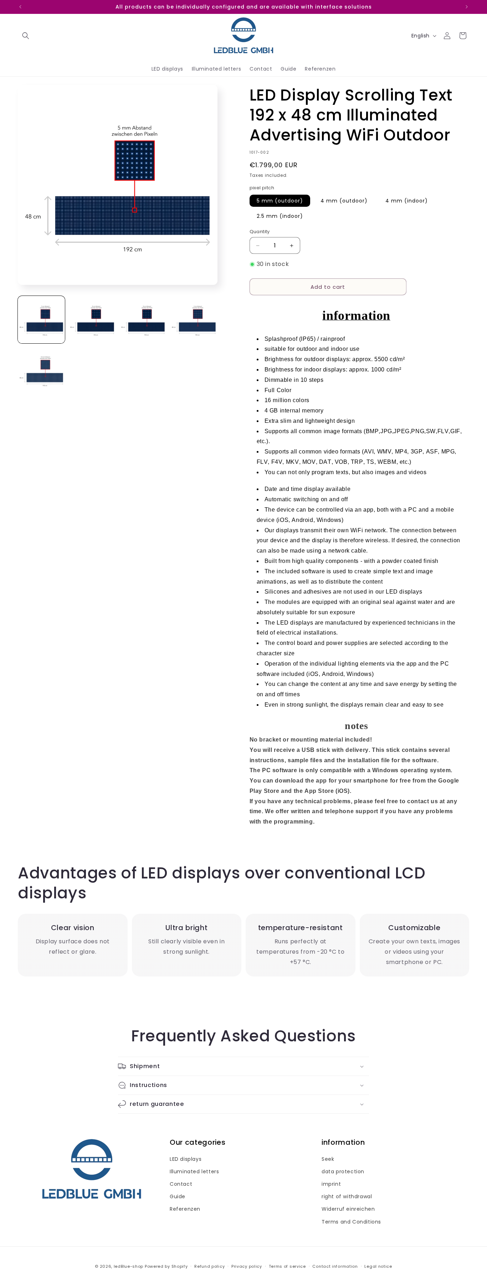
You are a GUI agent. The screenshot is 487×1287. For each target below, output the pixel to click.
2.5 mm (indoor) (280, 216)
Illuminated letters (194, 1171)
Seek (328, 1159)
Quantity (260, 231)
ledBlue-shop (128, 1266)
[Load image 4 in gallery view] (193, 319)
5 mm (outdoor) (280, 200)
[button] (26, 35)
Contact (181, 1184)
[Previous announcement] (20, 7)
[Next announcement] (467, 7)
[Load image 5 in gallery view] (41, 370)
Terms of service (287, 1266)
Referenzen (185, 1209)
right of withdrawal (347, 1196)
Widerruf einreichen (348, 1209)
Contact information (335, 1266)
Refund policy (209, 1266)
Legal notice (378, 1266)
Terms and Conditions (351, 1221)
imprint (331, 1184)
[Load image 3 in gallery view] (142, 319)
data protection (343, 1171)
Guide (177, 1196)
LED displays (185, 1159)
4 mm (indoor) (406, 200)
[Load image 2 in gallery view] (92, 319)
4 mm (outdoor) (344, 200)
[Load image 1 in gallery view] (41, 319)
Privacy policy (246, 1266)
